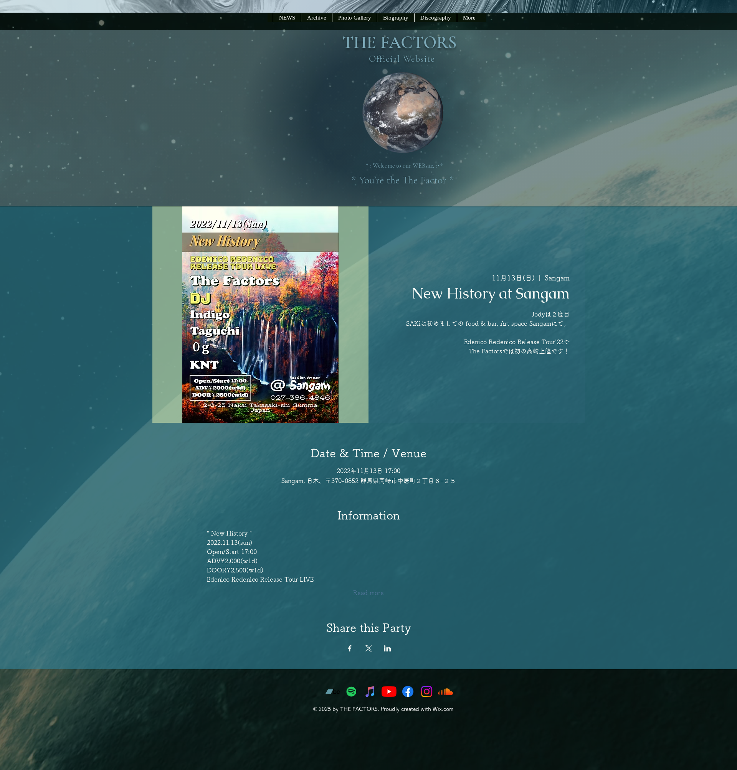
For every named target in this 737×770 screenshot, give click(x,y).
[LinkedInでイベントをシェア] (387, 648)
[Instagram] (426, 691)
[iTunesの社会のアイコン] (370, 691)
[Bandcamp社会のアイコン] (332, 691)
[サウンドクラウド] (445, 691)
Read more (368, 593)
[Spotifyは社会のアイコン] (351, 691)
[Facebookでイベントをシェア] (350, 648)
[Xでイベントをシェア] (368, 648)
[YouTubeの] (389, 691)
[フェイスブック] (407, 691)
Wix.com (443, 709)
